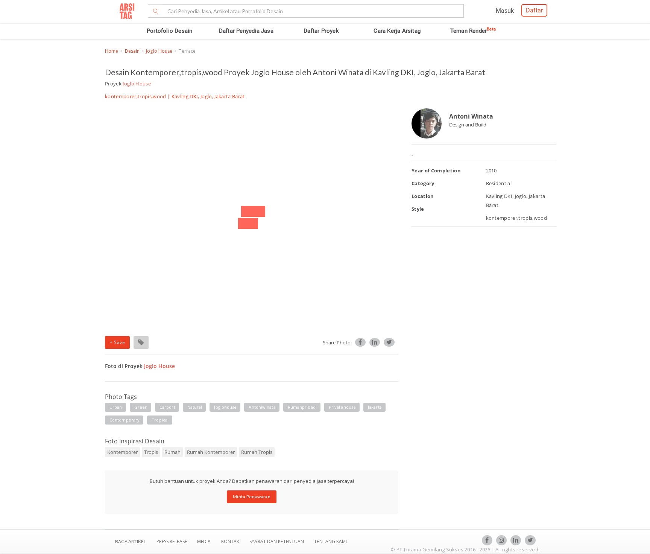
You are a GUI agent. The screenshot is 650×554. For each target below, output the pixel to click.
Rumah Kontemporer (211, 452)
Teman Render (473, 30)
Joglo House (159, 51)
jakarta (375, 407)
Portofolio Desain (169, 30)
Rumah (172, 452)
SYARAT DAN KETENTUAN (277, 541)
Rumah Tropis (256, 452)
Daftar (534, 10)
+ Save (117, 342)
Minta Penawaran (252, 496)
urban (115, 407)
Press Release (171, 541)
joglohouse (225, 407)
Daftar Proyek (321, 30)
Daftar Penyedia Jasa (246, 30)
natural (194, 407)
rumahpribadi (302, 407)
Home (111, 51)
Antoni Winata (471, 116)
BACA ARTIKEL (130, 541)
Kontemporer (122, 452)
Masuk (505, 10)
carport (167, 407)
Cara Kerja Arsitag (397, 30)
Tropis (151, 452)
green (141, 407)
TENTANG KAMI (330, 541)
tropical (160, 420)
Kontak (231, 541)
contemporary (124, 420)
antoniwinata (262, 407)
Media (204, 541)
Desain (132, 51)
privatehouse (342, 407)
